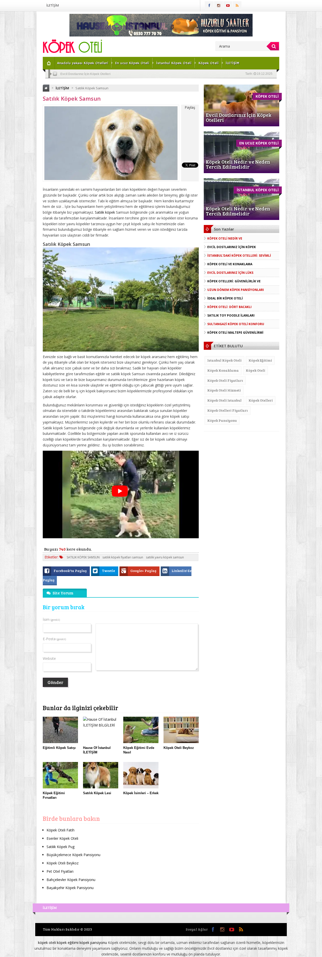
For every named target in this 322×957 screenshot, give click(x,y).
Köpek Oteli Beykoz (62, 863)
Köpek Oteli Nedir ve (224, 238)
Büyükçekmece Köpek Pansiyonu (73, 854)
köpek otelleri (261, 400)
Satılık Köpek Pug (60, 846)
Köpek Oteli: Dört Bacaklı (229, 307)
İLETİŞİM (52, 5)
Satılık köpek (105, 212)
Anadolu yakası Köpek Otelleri (82, 63)
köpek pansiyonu (222, 420)
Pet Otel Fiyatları (60, 871)
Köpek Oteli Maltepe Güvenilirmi (235, 332)
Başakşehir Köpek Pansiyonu (70, 887)
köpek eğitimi (260, 360)
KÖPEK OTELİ (267, 96)
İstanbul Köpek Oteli (173, 63)
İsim (51, 619)
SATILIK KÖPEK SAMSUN (83, 557)
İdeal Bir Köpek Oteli (225, 298)
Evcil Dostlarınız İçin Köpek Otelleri (238, 117)
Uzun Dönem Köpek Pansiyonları (235, 290)
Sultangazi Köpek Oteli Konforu (235, 324)
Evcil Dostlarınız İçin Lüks (230, 273)
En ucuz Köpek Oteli (132, 63)
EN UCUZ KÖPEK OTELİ (259, 143)
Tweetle (109, 570)
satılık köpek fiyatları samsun (122, 557)
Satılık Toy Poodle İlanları (231, 315)
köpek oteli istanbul (224, 400)
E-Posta (54, 638)
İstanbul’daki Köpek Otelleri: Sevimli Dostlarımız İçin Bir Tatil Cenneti (109, 74)
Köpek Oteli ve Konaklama (229, 264)
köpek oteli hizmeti (224, 390)
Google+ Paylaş (143, 570)
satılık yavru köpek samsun (165, 557)
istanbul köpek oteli (224, 360)
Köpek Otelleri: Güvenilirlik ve (234, 281)
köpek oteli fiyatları (225, 380)
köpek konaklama (223, 370)
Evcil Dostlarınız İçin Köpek (231, 247)
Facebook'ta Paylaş (70, 570)
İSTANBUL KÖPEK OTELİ (258, 189)
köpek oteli (255, 370)
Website (49, 658)
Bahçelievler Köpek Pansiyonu (71, 879)
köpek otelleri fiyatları (227, 410)
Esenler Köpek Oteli (62, 838)
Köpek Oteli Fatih (60, 830)
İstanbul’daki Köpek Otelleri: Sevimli (239, 255)
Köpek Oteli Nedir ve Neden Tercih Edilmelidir (238, 164)
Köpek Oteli (208, 63)
